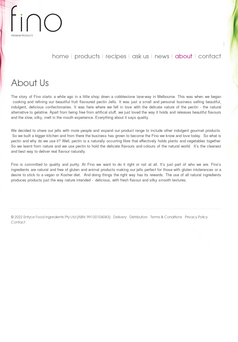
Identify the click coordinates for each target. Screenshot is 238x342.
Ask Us (140, 56)
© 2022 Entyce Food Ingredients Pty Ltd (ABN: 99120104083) (60, 216)
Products (87, 56)
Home (60, 56)
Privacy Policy (196, 216)
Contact (209, 56)
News (162, 56)
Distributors (138, 216)
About (183, 56)
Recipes (116, 56)
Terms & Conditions (166, 216)
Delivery (120, 216)
